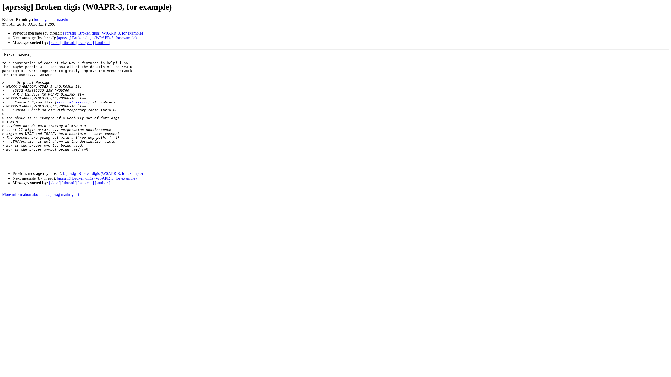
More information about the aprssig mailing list (40, 194)
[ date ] (55, 42)
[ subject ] (86, 42)
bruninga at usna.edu (51, 19)
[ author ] (102, 42)
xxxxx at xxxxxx (72, 102)
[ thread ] (69, 42)
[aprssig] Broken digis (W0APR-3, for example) (103, 33)
